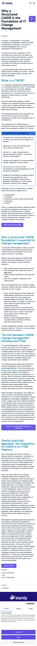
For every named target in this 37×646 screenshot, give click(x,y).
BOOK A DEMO (9, 566)
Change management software (11, 370)
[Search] (30, 3)
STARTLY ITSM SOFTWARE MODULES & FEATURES (18, 427)
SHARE (31, 19)
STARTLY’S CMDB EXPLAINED (12, 225)
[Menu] (33, 3)
